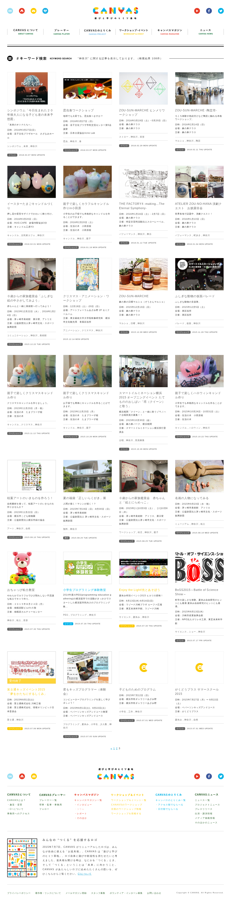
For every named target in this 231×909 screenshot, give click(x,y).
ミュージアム (182, 524)
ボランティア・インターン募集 (126, 893)
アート (10, 528)
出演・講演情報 (204, 813)
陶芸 (198, 141)
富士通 (10, 719)
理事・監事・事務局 (50, 804)
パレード (179, 323)
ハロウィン (195, 428)
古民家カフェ (28, 235)
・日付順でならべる (167, 809)
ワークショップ (71, 150)
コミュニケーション (17, 335)
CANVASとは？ (16, 800)
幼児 (140, 532)
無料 (65, 529)
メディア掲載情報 (205, 818)
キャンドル (13, 235)
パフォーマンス (127, 234)
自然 (28, 528)
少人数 (103, 724)
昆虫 (65, 141)
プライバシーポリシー (19, 893)
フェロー (44, 809)
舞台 (149, 234)
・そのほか (80, 818)
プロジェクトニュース (207, 804)
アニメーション (71, 330)
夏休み (136, 617)
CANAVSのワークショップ (126, 804)
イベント (12, 155)
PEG (65, 615)
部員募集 (140, 440)
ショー (192, 631)
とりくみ (68, 624)
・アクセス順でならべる (169, 804)
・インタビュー (83, 804)
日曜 (133, 323)
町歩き (197, 235)
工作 (130, 711)
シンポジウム (14, 146)
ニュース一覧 (202, 800)
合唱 (121, 440)
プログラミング (78, 615)
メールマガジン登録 (76, 893)
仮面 (189, 323)
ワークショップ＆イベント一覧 (129, 800)
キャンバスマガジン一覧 (88, 800)
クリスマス (87, 330)
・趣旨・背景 (14, 804)
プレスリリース (204, 809)
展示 (66, 538)
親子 (88, 238)
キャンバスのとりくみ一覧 (171, 800)
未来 (25, 146)
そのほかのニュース (206, 822)
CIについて (85, 873)
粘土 (203, 524)
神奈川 (33, 146)
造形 (142, 137)
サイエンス (125, 617)
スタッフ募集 (98, 893)
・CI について (15, 809)
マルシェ (179, 141)
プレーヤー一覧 (48, 800)
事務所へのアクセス (18, 813)
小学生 (94, 724)
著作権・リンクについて (48, 893)
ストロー (123, 137)
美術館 (43, 335)
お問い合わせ (154, 893)
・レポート (80, 813)
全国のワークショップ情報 (126, 809)
